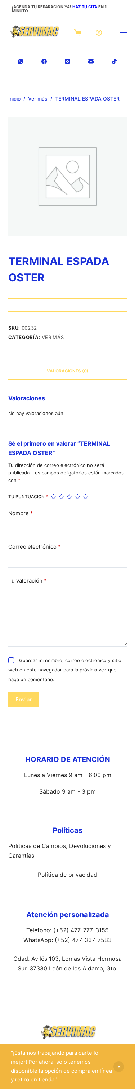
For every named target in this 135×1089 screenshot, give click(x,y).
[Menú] (123, 32)
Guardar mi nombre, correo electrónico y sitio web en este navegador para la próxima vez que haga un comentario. (64, 669)
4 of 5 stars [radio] (77, 496)
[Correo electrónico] (91, 61)
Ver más (53, 337)
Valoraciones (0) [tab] (68, 371)
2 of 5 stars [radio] (61, 496)
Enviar (23, 699)
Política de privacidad (67, 874)
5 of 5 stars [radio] (85, 496)
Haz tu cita (84, 6)
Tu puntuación (28, 496)
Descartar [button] (118, 1066)
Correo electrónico (34, 546)
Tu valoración (27, 580)
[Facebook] (44, 61)
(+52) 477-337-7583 (83, 939)
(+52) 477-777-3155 (81, 930)
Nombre (20, 513)
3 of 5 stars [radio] (69, 496)
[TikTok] (114, 61)
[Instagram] (67, 61)
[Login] (99, 33)
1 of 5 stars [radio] (53, 496)
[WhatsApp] (20, 61)
